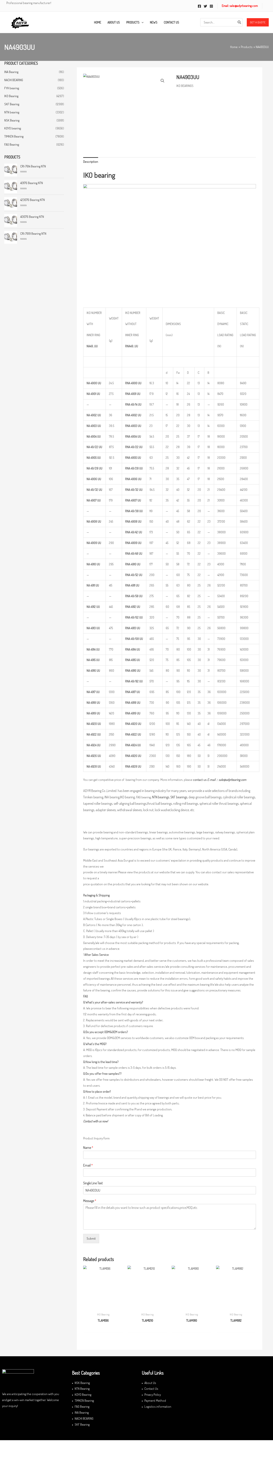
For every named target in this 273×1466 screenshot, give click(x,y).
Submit (91, 1238)
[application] (141, 22)
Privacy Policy (152, 1395)
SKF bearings (178, 797)
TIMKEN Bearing (13, 136)
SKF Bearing (11, 104)
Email (88, 1165)
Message (89, 1201)
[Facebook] (199, 6)
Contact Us (151, 1389)
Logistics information (157, 1406)
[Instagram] (211, 6)
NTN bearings (160, 797)
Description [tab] (90, 162)
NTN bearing (11, 112)
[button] (258, 22)
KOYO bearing (12, 128)
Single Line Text (93, 1183)
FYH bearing (11, 88)
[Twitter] (205, 6)
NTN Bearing (82, 1389)
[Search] (239, 22)
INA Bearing (11, 72)
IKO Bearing (11, 96)
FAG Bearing (11, 144)
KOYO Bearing (83, 1395)
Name (88, 1147)
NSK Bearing (11, 120)
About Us (150, 1383)
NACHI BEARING (13, 80)
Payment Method (155, 1401)
